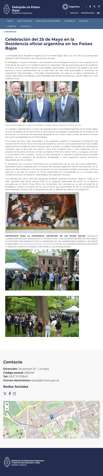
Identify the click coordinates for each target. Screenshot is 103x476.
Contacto (25, 26)
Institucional (24, 21)
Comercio (69, 21)
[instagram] (99, 6)
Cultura (83, 21)
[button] (51, 417)
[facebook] (90, 6)
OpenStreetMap (90, 437)
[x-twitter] (94, 6)
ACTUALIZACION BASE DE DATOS (36, 244)
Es (98, 13)
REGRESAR (10, 31)
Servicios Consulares (48, 21)
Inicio (10, 21)
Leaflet (83, 437)
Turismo (11, 26)
